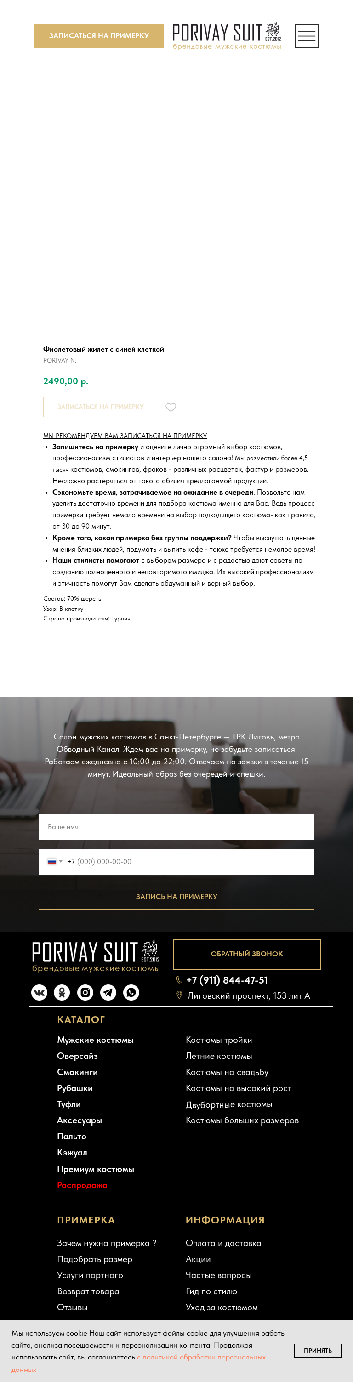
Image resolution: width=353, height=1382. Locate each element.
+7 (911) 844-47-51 (227, 980)
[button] (99, 36)
